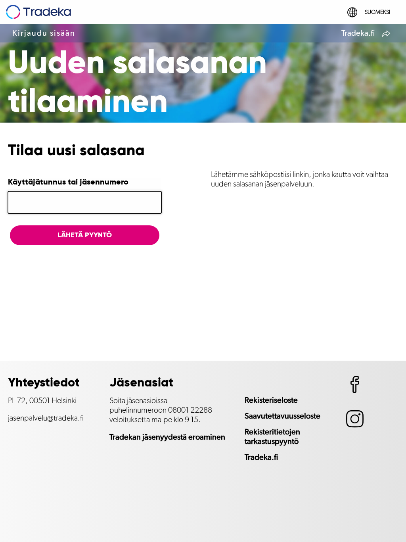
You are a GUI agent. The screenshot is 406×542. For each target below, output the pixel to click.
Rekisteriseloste (271, 400)
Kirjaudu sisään (43, 33)
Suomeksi (377, 12)
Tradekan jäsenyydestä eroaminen (167, 437)
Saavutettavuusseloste (282, 416)
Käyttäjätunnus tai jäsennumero (68, 182)
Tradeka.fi (358, 33)
